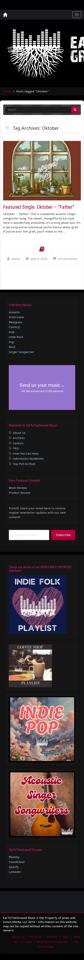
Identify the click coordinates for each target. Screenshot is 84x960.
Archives (19, 438)
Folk (12, 332)
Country (14, 327)
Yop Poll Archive (24, 464)
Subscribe (63, 535)
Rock (12, 347)
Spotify (14, 867)
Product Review (19, 493)
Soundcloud (16, 862)
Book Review (18, 488)
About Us (19, 433)
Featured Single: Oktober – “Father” (38, 207)
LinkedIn (15, 872)
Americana (16, 317)
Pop (11, 342)
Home (7, 91)
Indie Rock (16, 337)
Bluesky (14, 857)
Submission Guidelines (28, 458)
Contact (18, 443)
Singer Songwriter (21, 352)
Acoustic (14, 312)
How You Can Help (25, 453)
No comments (67, 259)
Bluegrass (15, 322)
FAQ (16, 448)
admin (16, 259)
